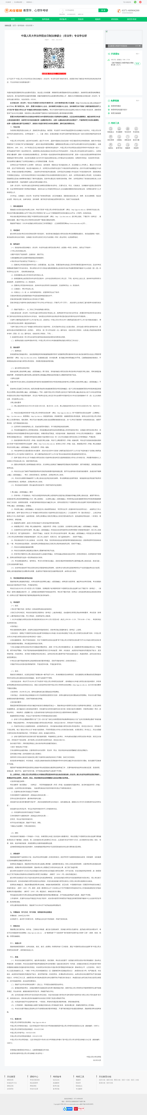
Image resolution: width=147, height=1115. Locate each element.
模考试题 (56, 1086)
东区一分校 (126, 1080)
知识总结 (56, 1080)
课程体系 (10, 1080)
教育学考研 (131, 19)
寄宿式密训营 (35, 1080)
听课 (137, 64)
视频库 (98, 19)
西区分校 (117, 1080)
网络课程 (62, 14)
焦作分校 (109, 1083)
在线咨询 (128, 2)
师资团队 (115, 19)
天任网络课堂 (18, 2)
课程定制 (10, 1086)
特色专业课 (34, 1089)
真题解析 (56, 1083)
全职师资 (10, 1089)
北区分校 (102, 1080)
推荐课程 (29, 19)
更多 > (138, 54)
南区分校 (109, 1080)
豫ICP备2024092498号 (86, 1104)
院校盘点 (79, 1086)
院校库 (81, 19)
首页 (13, 19)
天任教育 (8, 2)
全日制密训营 (71, 14)
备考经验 (56, 1089)
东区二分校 (135, 1080)
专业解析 (79, 1089)
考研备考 (63, 19)
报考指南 (46, 19)
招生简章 (29, 25)
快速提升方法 (12, 1083)
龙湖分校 (102, 1083)
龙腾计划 (80, 14)
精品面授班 (34, 1083)
